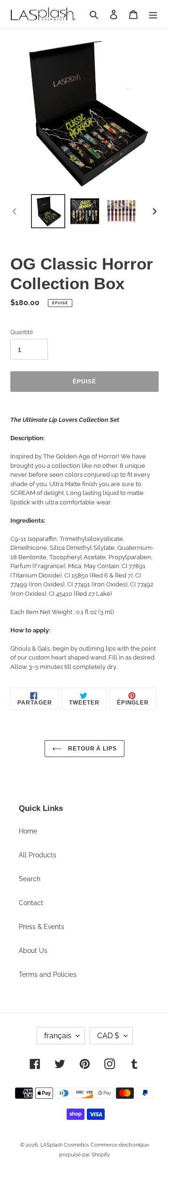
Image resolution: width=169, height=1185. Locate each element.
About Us (33, 950)
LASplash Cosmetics (64, 1145)
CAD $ (108, 1035)
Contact (31, 903)
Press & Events (41, 926)
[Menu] (153, 13)
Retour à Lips (91, 748)
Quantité (21, 332)
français (57, 1035)
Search (29, 879)
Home (28, 831)
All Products (37, 855)
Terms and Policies (48, 974)
